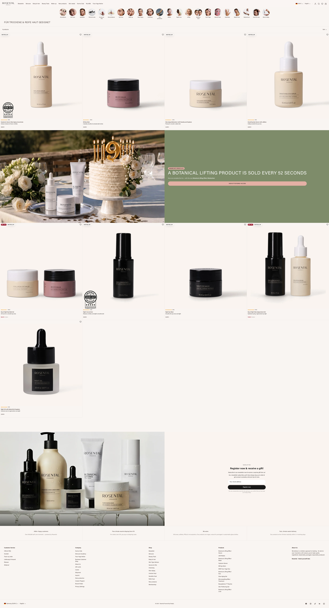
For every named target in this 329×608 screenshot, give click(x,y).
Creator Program (80, 581)
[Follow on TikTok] (315, 604)
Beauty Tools (45, 3)
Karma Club (80, 3)
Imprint (77, 575)
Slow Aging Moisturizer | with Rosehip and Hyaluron (178, 122)
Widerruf (6, 565)
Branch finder (79, 583)
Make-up (54, 3)
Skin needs (72, 3)
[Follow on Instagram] (310, 604)
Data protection (79, 578)
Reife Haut (152, 579)
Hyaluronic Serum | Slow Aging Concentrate (12, 122)
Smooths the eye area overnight (173, 313)
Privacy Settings (79, 586)
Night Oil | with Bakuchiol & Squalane (10, 409)
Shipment (78, 572)
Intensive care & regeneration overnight (10, 411)
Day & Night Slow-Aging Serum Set (257, 312)
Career (77, 570)
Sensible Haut (153, 576)
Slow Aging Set (222, 576)
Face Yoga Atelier (98, 3)
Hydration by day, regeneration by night (257, 313)
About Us (78, 564)
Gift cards (78, 567)
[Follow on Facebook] (306, 604)
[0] (322, 4)
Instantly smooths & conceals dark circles (93, 123)
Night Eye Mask (169, 312)
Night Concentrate (88, 312)
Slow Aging (152, 570)
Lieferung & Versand (10, 559)
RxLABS (88, 3)
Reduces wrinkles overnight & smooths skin (93, 313)
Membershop (152, 584)
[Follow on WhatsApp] (324, 604)
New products (63, 3)
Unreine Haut (152, 573)
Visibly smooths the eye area (254, 123)
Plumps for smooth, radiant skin (173, 123)
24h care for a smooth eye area (8, 313)
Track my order (8, 556)
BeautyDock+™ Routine (225, 584)
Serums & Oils (153, 565)
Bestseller (21, 3)
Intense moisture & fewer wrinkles (9, 123)
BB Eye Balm (86, 122)
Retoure (6, 562)
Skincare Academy (80, 554)
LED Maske (221, 556)
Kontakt (6, 554)
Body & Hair (36, 3)
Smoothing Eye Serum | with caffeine (257, 122)
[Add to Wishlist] (80, 34)
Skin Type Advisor (154, 562)
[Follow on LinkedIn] (319, 604)
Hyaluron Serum (223, 563)
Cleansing (151, 568)
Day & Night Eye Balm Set (7, 312)
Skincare (28, 3)
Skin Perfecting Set (223, 587)
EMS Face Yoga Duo (224, 569)
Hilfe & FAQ (7, 551)
